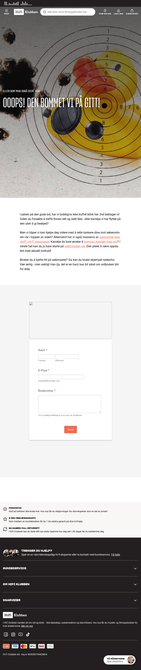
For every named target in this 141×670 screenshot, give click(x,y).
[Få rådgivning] (130, 660)
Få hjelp (115, 554)
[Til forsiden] (26, 12)
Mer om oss (27, 626)
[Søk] (44, 12)
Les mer (134, 3)
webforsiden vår (74, 246)
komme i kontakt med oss (100, 241)
